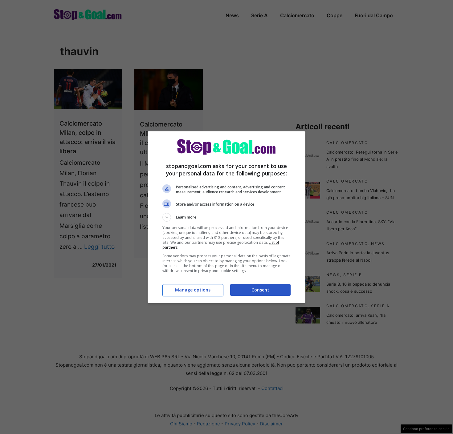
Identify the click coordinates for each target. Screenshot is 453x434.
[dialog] (226, 217)
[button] (226, 217)
